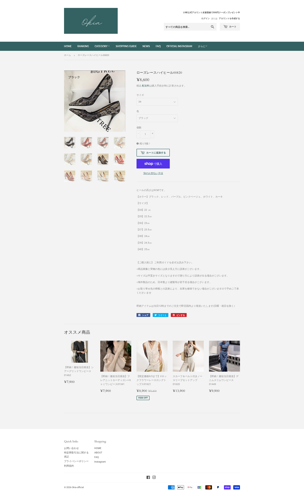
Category (101, 46)
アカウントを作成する (229, 18)
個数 (139, 127)
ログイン (205, 18)
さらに (201, 46)
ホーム (67, 55)
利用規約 (69, 465)
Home (68, 46)
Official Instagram (179, 46)
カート (232, 26)
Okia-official (79, 487)
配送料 (145, 85)
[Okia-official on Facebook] (148, 477)
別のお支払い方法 (153, 173)
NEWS (146, 46)
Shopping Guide (126, 46)
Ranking (83, 46)
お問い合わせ (71, 448)
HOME (97, 448)
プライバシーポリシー (76, 461)
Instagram (100, 461)
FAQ (158, 46)
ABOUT (98, 452)
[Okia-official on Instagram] (154, 477)
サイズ (140, 95)
